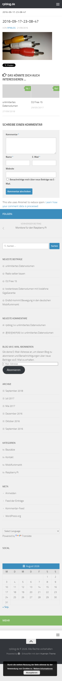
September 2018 (14, 390)
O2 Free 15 (36, 102)
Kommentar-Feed (14, 508)
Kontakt (9, 457)
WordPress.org (13, 516)
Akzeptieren (31, 672)
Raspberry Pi (12, 472)
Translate (27, 536)
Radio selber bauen (15, 273)
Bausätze (10, 449)
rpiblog (11, 28)
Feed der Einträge (14, 500)
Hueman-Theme (48, 653)
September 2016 (14, 428)
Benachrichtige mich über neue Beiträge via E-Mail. (30, 181)
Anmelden (10, 493)
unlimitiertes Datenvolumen (19, 266)
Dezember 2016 (13, 413)
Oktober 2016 (12, 421)
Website (10, 168)
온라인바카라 (12, 332)
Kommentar (12, 134)
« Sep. (5, 607)
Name (9, 157)
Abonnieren (14, 370)
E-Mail (36, 157)
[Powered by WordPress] (19, 654)
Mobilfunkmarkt (13, 464)
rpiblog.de (8, 4)
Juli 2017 (9, 398)
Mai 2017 (10, 406)
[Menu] (58, 4)
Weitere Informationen (43, 668)
